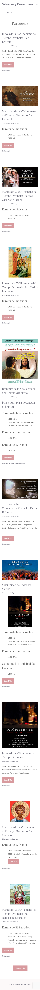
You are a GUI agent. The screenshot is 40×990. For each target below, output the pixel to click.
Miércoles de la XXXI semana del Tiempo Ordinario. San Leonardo (19, 115)
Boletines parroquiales (11, 463)
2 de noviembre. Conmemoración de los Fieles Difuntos (19, 508)
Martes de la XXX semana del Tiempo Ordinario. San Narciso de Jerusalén (19, 913)
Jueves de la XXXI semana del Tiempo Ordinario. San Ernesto (19, 38)
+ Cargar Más (20, 968)
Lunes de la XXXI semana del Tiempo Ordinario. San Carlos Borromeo (20, 287)
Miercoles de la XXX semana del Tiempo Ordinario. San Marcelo (18, 831)
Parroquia (7, 70)
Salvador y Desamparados (20, 4)
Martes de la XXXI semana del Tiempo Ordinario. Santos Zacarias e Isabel (19, 196)
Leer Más (8, 65)
